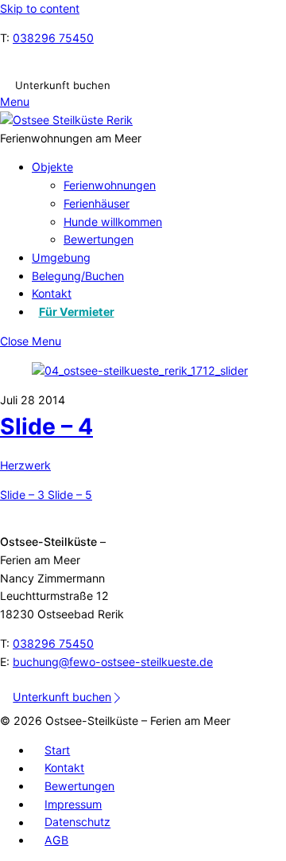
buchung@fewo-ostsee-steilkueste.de (113, 661)
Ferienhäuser (96, 203)
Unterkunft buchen (62, 84)
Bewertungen (98, 239)
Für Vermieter (76, 311)
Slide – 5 (68, 494)
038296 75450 (53, 38)
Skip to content (39, 8)
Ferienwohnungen (110, 185)
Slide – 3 (22, 494)
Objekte (52, 166)
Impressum (73, 804)
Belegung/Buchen (78, 275)
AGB (56, 840)
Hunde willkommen (113, 221)
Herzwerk (25, 465)
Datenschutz (77, 822)
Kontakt (52, 293)
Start (57, 750)
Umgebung (61, 257)
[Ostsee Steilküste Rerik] (66, 120)
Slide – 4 (46, 426)
